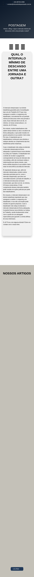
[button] (31, 11)
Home (5, 29)
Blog (10, 29)
